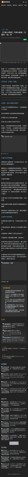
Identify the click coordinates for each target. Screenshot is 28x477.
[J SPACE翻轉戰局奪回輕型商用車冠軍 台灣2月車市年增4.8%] (5, 430)
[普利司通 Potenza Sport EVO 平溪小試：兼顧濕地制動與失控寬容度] (5, 452)
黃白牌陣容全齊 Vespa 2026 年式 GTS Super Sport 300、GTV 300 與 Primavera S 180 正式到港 (18, 339)
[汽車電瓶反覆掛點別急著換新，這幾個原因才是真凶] (7, 325)
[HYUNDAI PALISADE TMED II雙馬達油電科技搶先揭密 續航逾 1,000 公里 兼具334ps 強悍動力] (5, 390)
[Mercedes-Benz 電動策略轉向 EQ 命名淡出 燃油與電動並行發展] (5, 424)
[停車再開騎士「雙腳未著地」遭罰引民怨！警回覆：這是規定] (5, 437)
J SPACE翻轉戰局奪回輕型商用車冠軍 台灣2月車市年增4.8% (18, 430)
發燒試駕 (9, 5)
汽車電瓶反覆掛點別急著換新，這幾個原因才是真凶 (14, 291)
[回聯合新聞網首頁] (3, 2)
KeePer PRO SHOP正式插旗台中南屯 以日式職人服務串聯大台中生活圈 (15, 301)
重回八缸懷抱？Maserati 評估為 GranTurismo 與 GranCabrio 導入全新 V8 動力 (17, 332)
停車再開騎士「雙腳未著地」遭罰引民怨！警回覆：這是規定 (18, 437)
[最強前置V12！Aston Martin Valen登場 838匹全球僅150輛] (5, 384)
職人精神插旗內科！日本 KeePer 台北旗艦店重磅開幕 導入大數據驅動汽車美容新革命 (14, 306)
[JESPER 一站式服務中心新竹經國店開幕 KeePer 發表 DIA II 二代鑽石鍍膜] (5, 466)
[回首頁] (7, 2)
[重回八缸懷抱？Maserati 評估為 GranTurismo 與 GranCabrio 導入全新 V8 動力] (7, 332)
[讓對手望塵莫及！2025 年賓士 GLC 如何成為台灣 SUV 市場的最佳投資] (5, 417)
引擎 (3, 29)
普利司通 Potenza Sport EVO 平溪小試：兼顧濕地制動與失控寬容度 (18, 452)
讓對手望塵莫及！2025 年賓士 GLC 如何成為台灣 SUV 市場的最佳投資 (18, 417)
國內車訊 (3, 5)
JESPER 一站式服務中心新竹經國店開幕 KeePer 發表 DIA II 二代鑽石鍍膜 (14, 296)
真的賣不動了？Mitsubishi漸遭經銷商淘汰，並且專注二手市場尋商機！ (18, 403)
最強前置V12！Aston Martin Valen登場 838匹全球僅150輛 (18, 383)
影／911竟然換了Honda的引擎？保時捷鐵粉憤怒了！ (18, 409)
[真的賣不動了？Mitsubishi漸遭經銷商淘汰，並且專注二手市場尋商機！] (5, 404)
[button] (26, 2)
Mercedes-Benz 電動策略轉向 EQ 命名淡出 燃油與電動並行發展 (18, 423)
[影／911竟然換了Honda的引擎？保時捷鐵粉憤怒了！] (5, 410)
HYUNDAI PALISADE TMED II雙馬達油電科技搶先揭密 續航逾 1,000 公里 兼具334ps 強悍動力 (18, 390)
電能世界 (20, 5)
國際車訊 (15, 5)
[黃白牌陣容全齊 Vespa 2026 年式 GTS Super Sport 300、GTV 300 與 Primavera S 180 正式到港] (7, 339)
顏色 (7, 29)
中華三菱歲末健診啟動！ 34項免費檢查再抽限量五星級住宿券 (14, 310)
